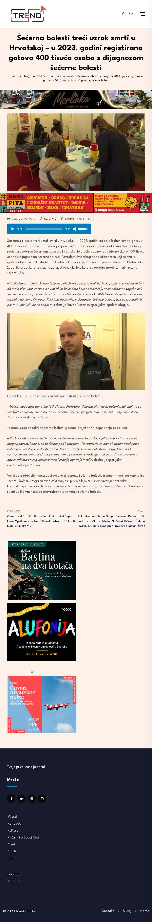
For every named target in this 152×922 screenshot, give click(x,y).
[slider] (44, 229)
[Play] (13, 229)
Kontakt (108, 911)
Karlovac (70, 219)
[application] (49, 227)
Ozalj (12, 844)
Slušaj (127, 911)
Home (144, 911)
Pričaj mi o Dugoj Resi (23, 837)
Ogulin (13, 851)
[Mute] (75, 229)
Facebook (15, 874)
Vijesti (80, 219)
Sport (12, 858)
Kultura (13, 830)
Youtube (14, 881)
